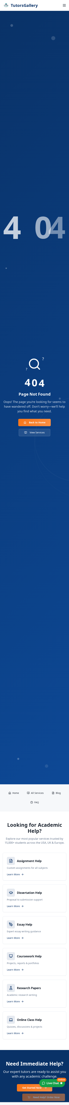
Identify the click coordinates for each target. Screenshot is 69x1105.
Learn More (13, 874)
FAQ (36, 802)
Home (15, 793)
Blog (58, 793)
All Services (37, 793)
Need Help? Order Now (46, 1097)
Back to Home (37, 422)
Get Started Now (32, 1087)
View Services (37, 432)
